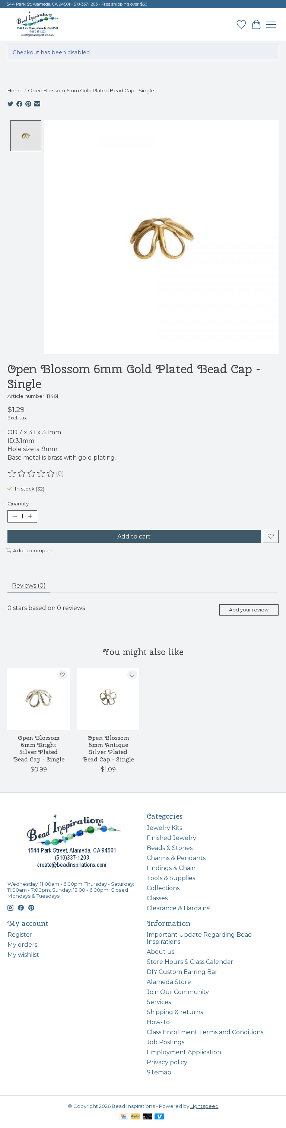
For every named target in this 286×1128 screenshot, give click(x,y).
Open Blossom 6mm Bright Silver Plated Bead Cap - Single (38, 748)
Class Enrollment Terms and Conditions (205, 1032)
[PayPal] (135, 1117)
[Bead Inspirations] (38, 24)
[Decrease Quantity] (14, 516)
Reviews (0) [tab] (29, 585)
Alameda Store (169, 981)
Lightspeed (204, 1106)
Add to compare (33, 550)
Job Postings (165, 1042)
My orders (22, 944)
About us (160, 951)
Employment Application (184, 1052)
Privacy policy (167, 1062)
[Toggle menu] (271, 24)
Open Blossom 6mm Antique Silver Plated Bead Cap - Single (108, 748)
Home (15, 90)
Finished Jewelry (171, 837)
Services (159, 1002)
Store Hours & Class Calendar (190, 961)
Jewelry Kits (164, 827)
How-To (158, 1022)
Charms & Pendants (176, 858)
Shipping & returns (175, 1012)
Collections (163, 888)
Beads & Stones (170, 847)
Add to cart (134, 536)
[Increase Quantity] (30, 516)
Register (19, 934)
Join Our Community (178, 992)
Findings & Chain (171, 868)
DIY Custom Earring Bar (182, 971)
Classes (157, 898)
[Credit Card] (123, 1117)
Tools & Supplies (171, 878)
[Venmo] (159, 1117)
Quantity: (18, 504)
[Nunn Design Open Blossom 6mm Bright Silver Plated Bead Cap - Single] (38, 699)
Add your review (248, 610)
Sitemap (159, 1072)
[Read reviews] (31, 473)
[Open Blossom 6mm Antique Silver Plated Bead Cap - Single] (108, 699)
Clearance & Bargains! (178, 908)
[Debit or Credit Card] (147, 1117)
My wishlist (23, 954)
